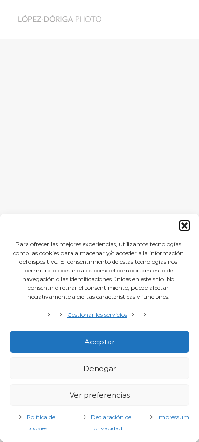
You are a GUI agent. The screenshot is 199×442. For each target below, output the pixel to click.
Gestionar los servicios (97, 314)
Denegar (99, 368)
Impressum (173, 417)
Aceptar (99, 341)
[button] (184, 225)
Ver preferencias (100, 394)
